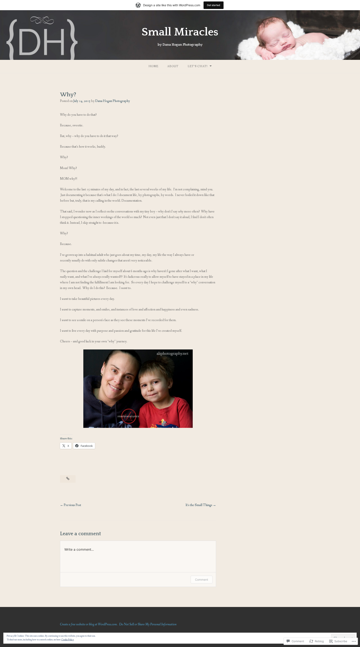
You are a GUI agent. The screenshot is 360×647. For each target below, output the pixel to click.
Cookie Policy (67, 639)
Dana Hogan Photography (112, 101)
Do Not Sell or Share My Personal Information (147, 624)
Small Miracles (180, 32)
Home (153, 66)
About (172, 66)
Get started (213, 5)
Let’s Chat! (198, 66)
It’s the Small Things (199, 505)
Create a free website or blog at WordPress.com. (89, 624)
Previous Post (72, 505)
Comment (201, 579)
